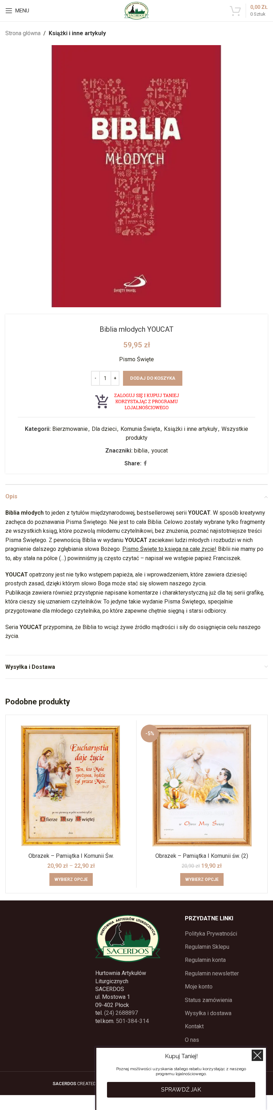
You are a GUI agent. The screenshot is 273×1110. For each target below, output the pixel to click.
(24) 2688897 (121, 1012)
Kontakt (194, 1026)
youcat (159, 450)
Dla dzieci (104, 429)
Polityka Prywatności (211, 933)
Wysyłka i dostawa (208, 1013)
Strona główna (23, 33)
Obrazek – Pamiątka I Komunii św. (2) (201, 855)
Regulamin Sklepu (207, 946)
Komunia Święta (140, 429)
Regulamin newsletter (212, 973)
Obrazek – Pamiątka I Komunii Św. (71, 855)
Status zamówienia (208, 1000)
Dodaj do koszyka (152, 378)
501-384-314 (132, 1021)
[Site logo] (136, 10)
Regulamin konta (205, 960)
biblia (141, 450)
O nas (192, 1039)
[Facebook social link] (145, 463)
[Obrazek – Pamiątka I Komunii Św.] (70, 785)
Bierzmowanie (70, 429)
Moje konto (199, 986)
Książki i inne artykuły (77, 33)
